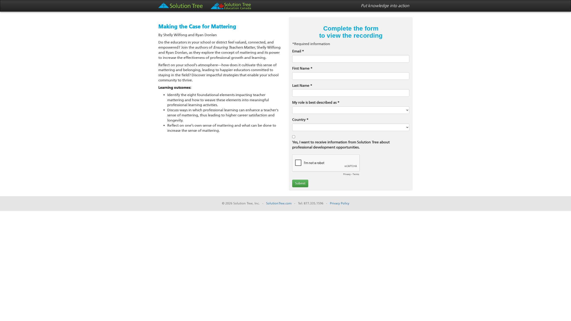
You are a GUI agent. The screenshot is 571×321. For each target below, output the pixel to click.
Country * (300, 119)
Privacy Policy (339, 203)
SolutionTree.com (279, 203)
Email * (298, 51)
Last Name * (302, 85)
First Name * (302, 68)
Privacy (347, 174)
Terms (356, 174)
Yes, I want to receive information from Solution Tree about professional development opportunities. (341, 144)
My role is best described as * (315, 102)
